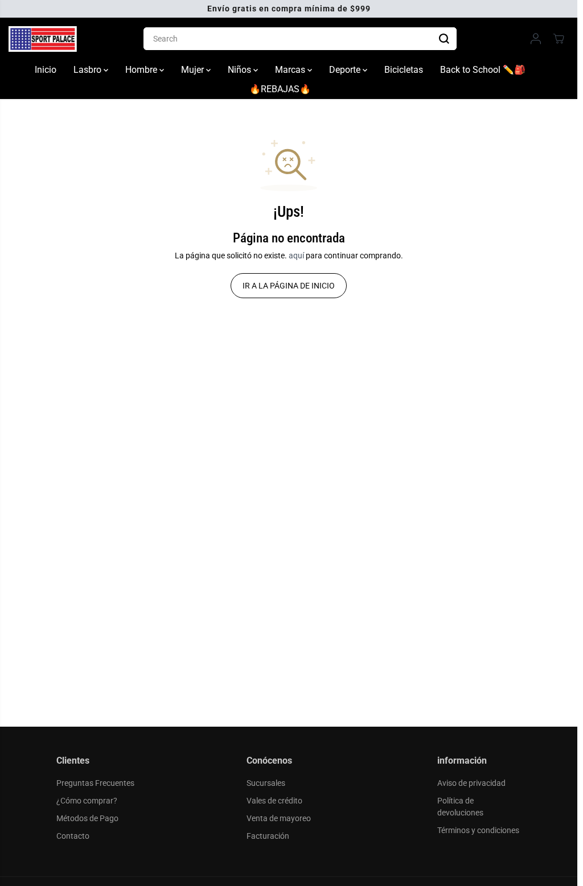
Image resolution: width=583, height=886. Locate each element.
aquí (296, 255)
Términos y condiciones (478, 830)
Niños (240, 69)
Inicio (45, 69)
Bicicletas (403, 69)
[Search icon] (444, 38)
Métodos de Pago (87, 818)
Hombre (142, 69)
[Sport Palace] (43, 39)
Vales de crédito (274, 800)
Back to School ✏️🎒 (482, 69)
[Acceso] (535, 38)
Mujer (193, 69)
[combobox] (300, 38)
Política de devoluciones (460, 806)
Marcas (291, 69)
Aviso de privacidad (471, 783)
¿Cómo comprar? (86, 800)
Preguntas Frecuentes (95, 783)
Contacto (72, 835)
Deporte (346, 69)
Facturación (268, 835)
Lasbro (88, 69)
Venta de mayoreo (279, 818)
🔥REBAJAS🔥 (280, 89)
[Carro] (558, 38)
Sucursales (266, 783)
